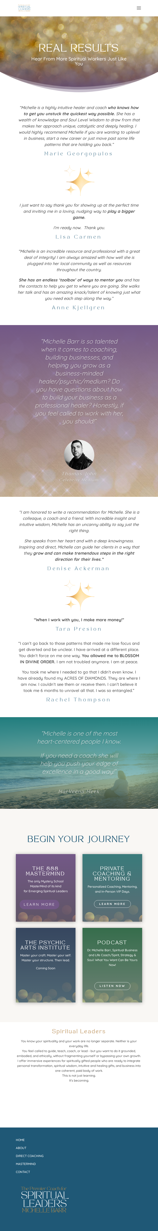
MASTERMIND (26, 1164)
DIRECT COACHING (29, 1156)
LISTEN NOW (112, 986)
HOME (20, 1140)
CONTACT (23, 1172)
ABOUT (21, 1148)
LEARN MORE (39, 904)
